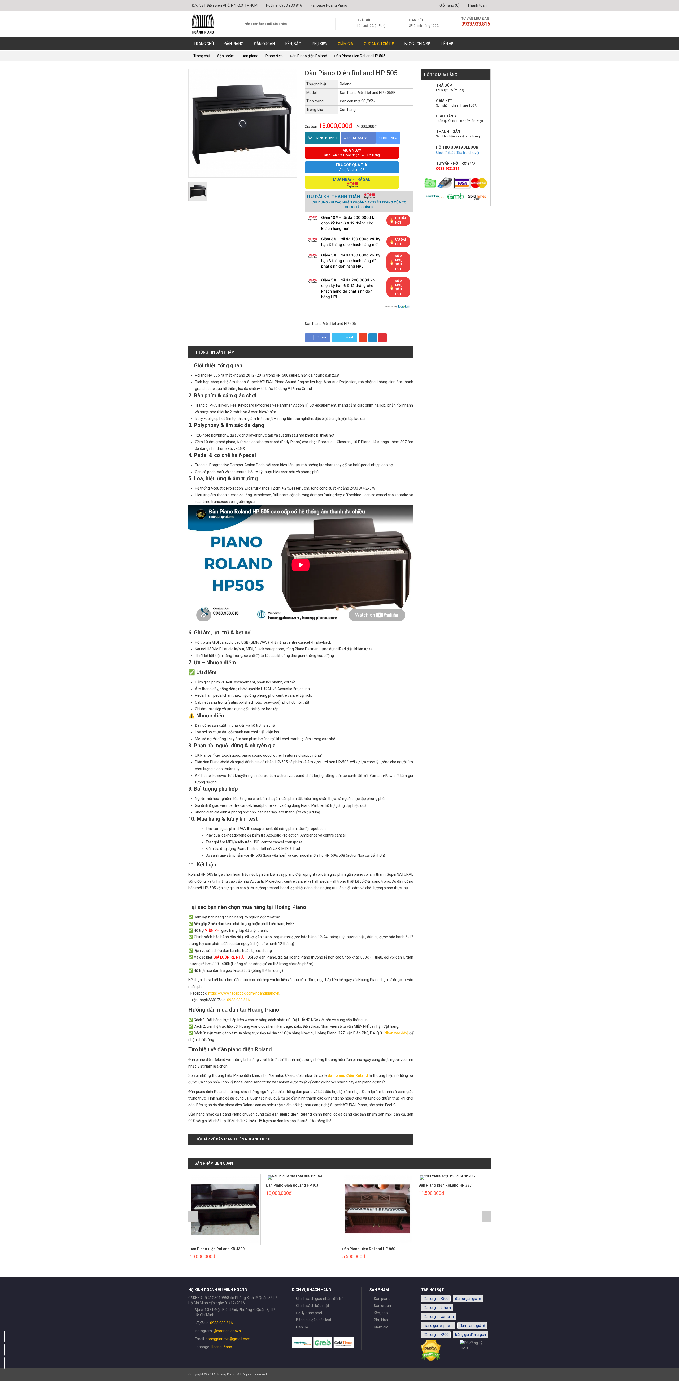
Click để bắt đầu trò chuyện (458, 152)
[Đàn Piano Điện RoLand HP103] (225, 1177)
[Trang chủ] (210, 24)
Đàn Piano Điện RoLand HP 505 (359, 56)
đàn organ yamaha (439, 1316)
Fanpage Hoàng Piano (329, 5)
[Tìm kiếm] (328, 24)
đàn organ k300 (436, 1298)
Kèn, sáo (293, 44)
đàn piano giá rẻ (472, 1325)
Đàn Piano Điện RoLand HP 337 (368, 1185)
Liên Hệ (447, 44)
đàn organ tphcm (437, 1307)
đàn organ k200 (436, 1334)
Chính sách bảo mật (312, 1306)
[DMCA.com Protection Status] (431, 1360)
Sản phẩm (225, 56)
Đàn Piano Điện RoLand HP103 (216, 1185)
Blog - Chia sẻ (417, 44)
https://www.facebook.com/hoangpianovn (243, 993)
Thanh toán (477, 5)
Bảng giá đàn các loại (313, 1320)
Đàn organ (264, 44)
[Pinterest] (382, 337)
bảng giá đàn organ (470, 1334)
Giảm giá (345, 44)
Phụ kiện (319, 44)
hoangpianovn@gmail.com (228, 1339)
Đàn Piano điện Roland (308, 56)
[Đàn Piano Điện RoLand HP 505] (198, 191)
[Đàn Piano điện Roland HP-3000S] (454, 1177)
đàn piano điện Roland (348, 1075)
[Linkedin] (372, 337)
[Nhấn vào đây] (396, 1033)
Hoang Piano (221, 1347)
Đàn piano (233, 44)
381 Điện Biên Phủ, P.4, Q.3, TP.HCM (228, 5)
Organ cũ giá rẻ (379, 44)
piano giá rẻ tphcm (438, 1325)
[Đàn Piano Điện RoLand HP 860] (301, 1209)
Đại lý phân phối (309, 1313)
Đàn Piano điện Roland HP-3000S (447, 1185)
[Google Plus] (363, 337)
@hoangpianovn (227, 1331)
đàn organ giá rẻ (468, 1298)
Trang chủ (204, 44)
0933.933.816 (290, 5)
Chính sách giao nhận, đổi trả (320, 1298)
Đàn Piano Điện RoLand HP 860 (292, 1249)
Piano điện (274, 56)
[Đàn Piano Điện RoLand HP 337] (378, 1177)
